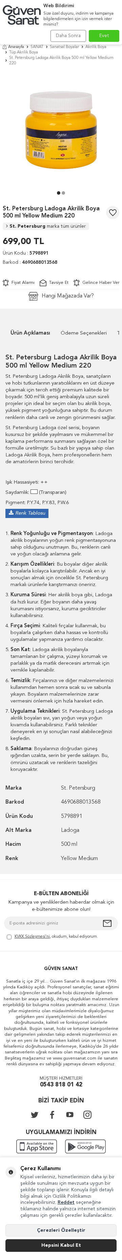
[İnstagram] (87, 1114)
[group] (61, 130)
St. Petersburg (47, 226)
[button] (58, 193)
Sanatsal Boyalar (64, 47)
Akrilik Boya (95, 47)
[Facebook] (52, 1114)
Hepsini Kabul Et (61, 1245)
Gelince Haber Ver (99, 282)
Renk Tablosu (30, 513)
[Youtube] (70, 1114)
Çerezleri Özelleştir (61, 1230)
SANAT (36, 47)
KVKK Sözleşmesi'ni (32, 937)
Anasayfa (16, 47)
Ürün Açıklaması (30, 333)
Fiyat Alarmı (22, 282)
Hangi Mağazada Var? (68, 296)
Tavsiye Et (57, 282)
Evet (104, 35)
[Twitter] (34, 1114)
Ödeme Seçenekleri (84, 333)
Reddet (66, 1202)
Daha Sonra (68, 35)
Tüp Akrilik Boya (23, 52)
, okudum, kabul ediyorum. (56, 937)
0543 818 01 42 (61, 1085)
